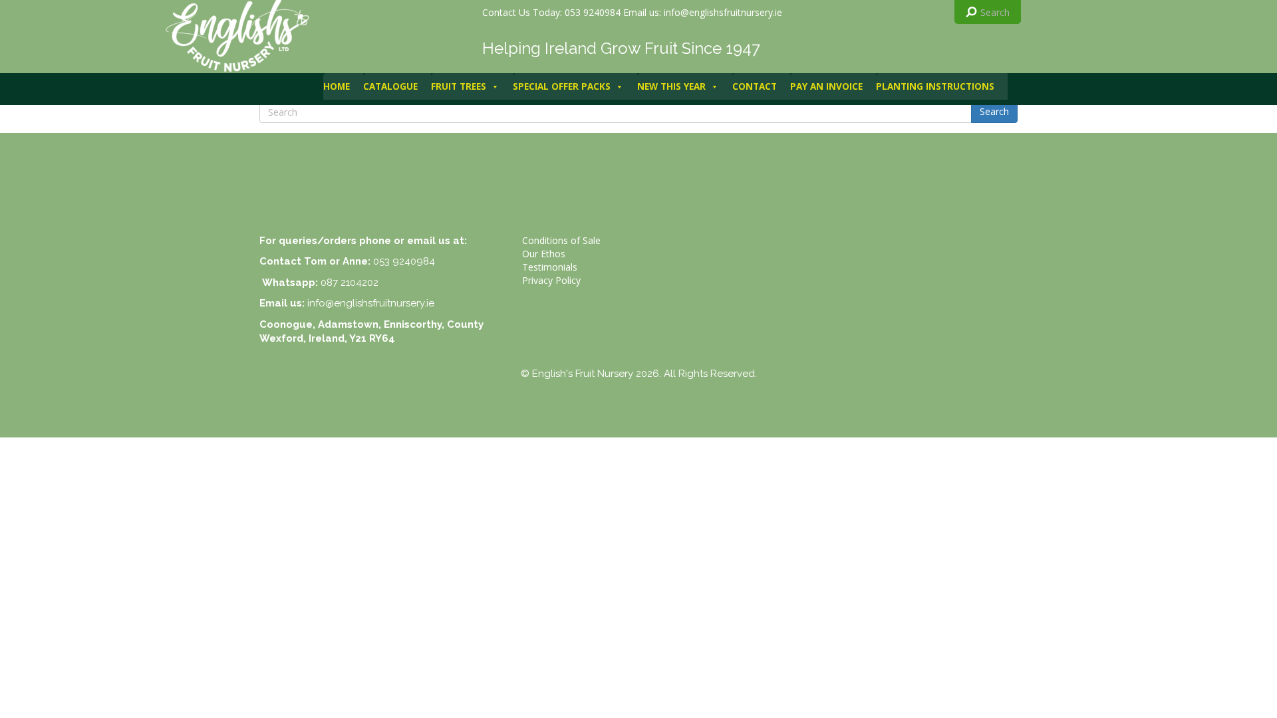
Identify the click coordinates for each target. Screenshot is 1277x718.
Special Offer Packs (562, 86)
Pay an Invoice (826, 86)
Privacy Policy (551, 280)
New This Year (671, 86)
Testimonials (549, 267)
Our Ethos (543, 253)
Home (336, 86)
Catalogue (390, 86)
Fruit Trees (458, 86)
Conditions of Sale (561, 240)
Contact (754, 86)
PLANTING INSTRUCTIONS (935, 86)
